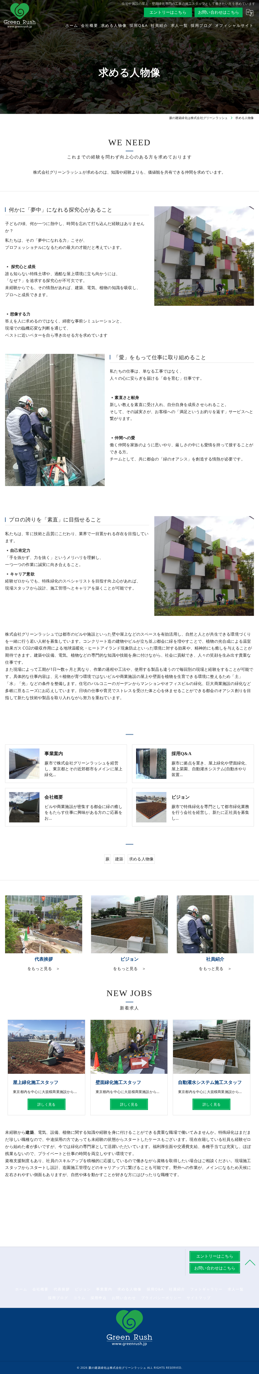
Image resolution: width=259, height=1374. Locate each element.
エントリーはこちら (167, 12)
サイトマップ (199, 1298)
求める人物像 (141, 859)
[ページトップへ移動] (250, 1262)
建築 (119, 859)
